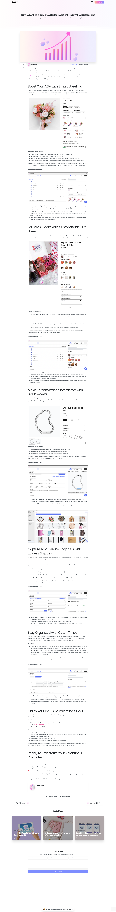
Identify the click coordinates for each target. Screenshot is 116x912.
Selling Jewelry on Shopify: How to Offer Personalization (57, 834)
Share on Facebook (52, 796)
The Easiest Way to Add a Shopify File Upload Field (26, 834)
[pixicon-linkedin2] (58, 905)
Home (33, 18)
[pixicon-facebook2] (62, 905)
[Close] (72, 909)
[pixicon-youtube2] (53, 905)
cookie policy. (67, 909)
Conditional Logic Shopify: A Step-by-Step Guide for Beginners (89, 834)
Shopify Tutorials (41, 18)
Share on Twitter (66, 796)
